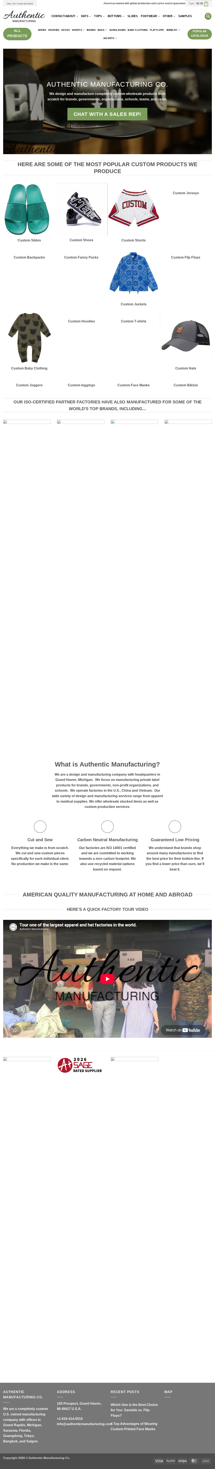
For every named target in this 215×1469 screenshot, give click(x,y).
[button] (198, 3)
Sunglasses (117, 30)
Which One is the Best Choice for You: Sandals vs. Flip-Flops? (134, 1410)
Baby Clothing (138, 30)
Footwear (149, 16)
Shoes (42, 30)
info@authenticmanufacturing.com (84, 1424)
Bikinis (91, 30)
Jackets (108, 38)
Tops (98, 16)
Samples (185, 16)
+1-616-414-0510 (70, 1418)
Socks (65, 30)
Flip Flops (157, 30)
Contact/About (63, 16)
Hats (84, 16)
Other (167, 16)
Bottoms (115, 16)
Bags (101, 30)
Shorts (77, 30)
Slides (132, 16)
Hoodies (53, 30)
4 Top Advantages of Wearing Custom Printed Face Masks (134, 1426)
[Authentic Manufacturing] (24, 16)
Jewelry (171, 30)
